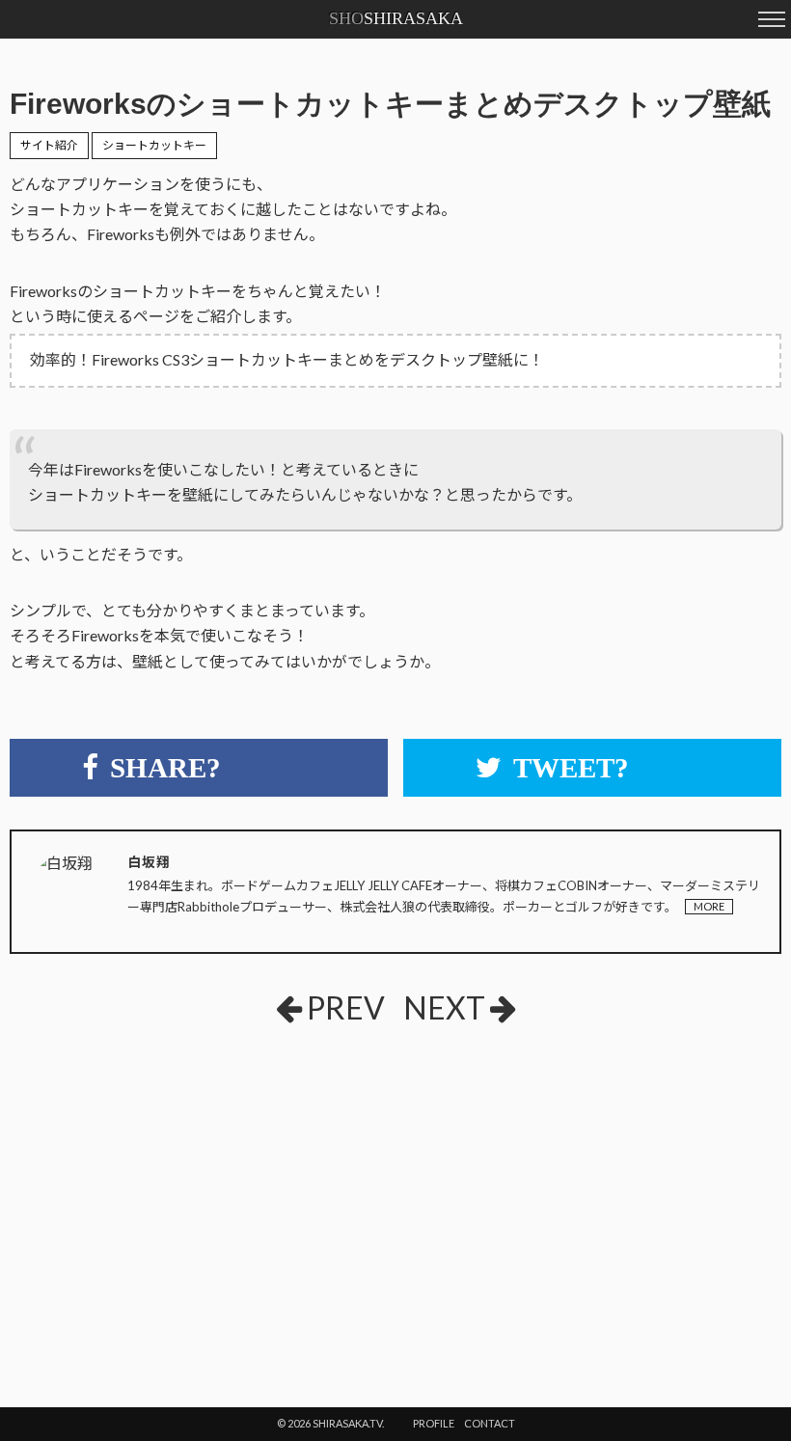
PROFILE (433, 1423)
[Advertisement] (240, 1183)
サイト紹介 (49, 145)
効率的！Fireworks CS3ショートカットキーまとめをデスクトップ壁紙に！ (287, 359)
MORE (709, 906)
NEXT (444, 1007)
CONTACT (489, 1423)
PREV (346, 1007)
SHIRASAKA (396, 18)
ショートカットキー (154, 145)
